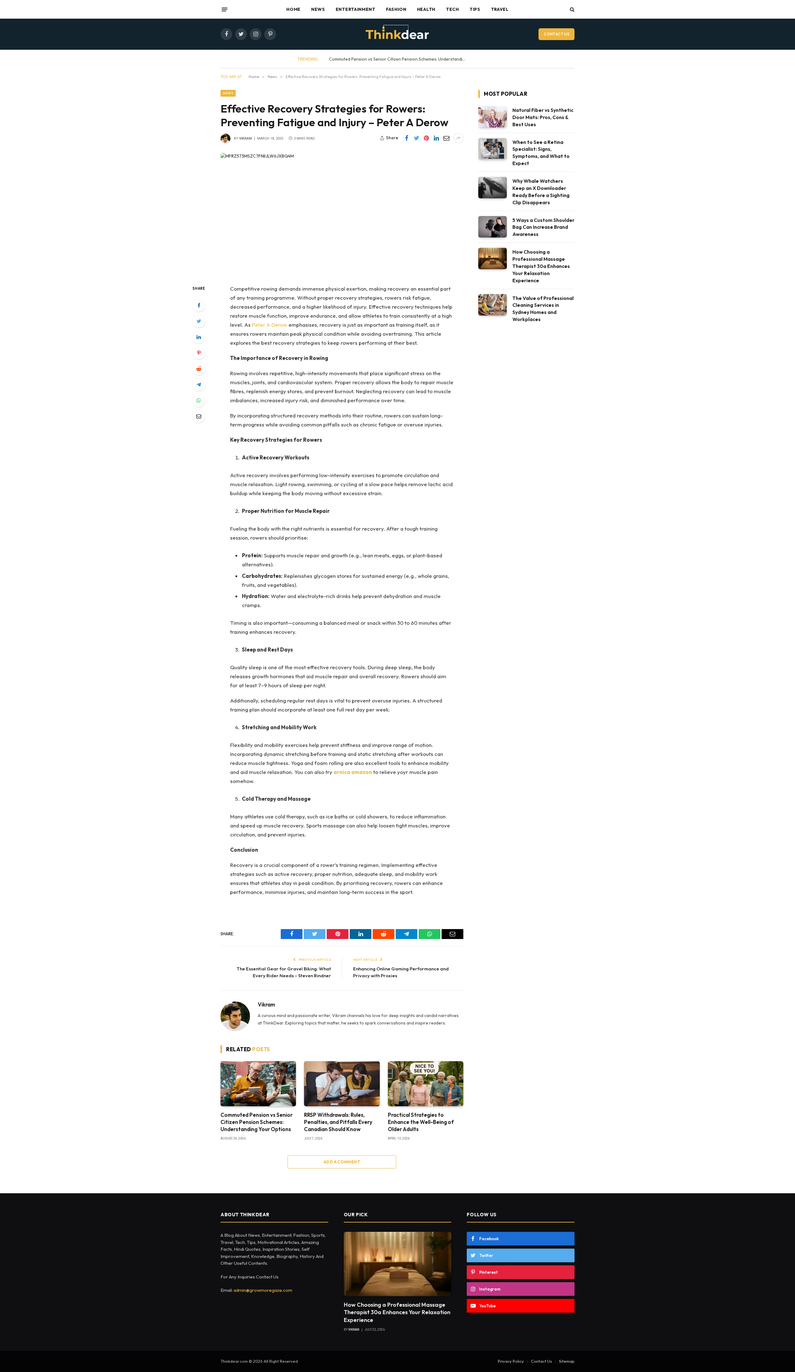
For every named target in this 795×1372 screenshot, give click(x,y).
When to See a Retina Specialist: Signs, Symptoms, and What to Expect (541, 153)
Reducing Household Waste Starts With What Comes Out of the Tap (412, 59)
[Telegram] (199, 384)
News (318, 9)
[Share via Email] (446, 138)
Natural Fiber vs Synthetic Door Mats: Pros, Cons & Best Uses (542, 117)
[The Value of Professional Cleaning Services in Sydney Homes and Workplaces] (492, 304)
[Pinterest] (199, 353)
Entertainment (355, 9)
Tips (475, 9)
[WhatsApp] (199, 400)
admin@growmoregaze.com (263, 1290)
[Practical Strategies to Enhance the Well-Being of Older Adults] (425, 1083)
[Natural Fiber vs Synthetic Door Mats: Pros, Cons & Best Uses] (492, 116)
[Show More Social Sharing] (458, 138)
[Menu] (224, 9)
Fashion (396, 9)
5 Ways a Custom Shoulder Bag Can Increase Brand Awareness (543, 227)
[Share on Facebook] (406, 138)
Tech (452, 9)
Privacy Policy (511, 1361)
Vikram (245, 138)
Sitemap (567, 1361)
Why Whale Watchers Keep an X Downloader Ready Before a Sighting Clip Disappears (541, 191)
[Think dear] (397, 34)
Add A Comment (342, 1161)
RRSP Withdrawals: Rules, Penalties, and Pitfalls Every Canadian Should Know (338, 1122)
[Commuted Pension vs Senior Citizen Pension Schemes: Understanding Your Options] (258, 1083)
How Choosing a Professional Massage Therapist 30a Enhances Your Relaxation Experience (541, 266)
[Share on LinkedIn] (436, 138)
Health (426, 9)
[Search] (572, 9)
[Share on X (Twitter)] (416, 138)
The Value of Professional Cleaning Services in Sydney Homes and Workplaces (543, 309)
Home (293, 9)
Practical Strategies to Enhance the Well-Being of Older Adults (421, 1122)
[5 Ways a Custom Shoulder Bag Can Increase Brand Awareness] (492, 226)
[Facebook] (199, 305)
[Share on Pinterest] (426, 138)
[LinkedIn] (199, 337)
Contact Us (556, 34)
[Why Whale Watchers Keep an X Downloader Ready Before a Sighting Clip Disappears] (492, 187)
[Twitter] (199, 321)
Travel (500, 9)
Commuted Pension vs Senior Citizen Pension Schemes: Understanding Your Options (256, 1122)
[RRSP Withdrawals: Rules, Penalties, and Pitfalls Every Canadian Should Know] (341, 1083)
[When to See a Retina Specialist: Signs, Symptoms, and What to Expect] (492, 148)
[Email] (199, 416)
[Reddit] (199, 368)
